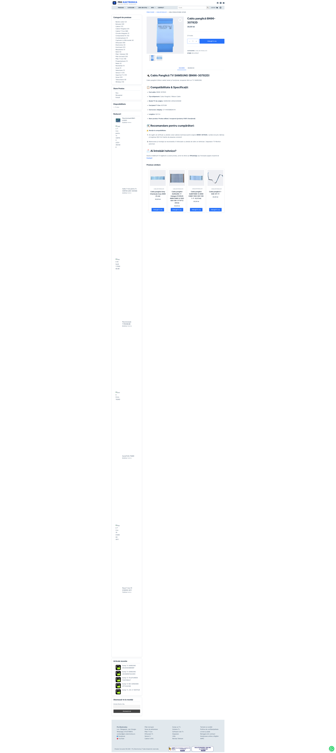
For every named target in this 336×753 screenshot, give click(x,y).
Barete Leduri (120, 22)
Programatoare (121, 61)
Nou (117, 93)
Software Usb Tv (177, 732)
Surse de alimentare (151, 729)
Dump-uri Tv (176, 727)
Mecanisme (119, 49)
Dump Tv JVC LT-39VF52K (131, 690)
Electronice (119, 45)
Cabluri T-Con (120, 31)
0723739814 (128, 732)
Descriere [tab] (182, 68)
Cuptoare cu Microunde (123, 40)
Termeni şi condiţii (206, 727)
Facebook (122, 736)
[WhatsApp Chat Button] (331, 748)
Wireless (118, 82)
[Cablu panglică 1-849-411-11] (215, 178)
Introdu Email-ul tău (119, 704)
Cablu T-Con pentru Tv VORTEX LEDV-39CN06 (129, 190)
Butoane (118, 24)
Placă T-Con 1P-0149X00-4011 (127, 589)
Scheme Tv (176, 729)
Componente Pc (121, 36)
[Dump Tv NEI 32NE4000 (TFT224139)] (118, 685)
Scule (117, 68)
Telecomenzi (120, 79)
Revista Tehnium (177, 738)
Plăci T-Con (119, 59)
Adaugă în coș (211, 41)
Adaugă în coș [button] (157, 209)
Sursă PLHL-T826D (128, 456)
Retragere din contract (207, 734)
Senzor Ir (119, 73)
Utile (173, 736)
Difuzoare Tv (149, 734)
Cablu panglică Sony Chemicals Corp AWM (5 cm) (158, 194)
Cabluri (118, 26)
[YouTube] (220, 3)
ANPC (202, 738)
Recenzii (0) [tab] (191, 68)
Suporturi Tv (120, 75)
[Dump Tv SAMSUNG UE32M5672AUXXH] (118, 673)
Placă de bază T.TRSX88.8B (126, 323)
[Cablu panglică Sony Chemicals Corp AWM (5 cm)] (158, 178)
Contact (161, 7)
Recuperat (195, 53)
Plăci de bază (120, 56)
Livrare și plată (205, 732)
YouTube (121, 738)
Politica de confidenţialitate (209, 729)
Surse (117, 77)
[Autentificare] (220, 7)
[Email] (223, 3)
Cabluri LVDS (149, 738)
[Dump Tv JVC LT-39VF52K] (118, 691)
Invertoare (119, 47)
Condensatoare (121, 38)
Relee (117, 63)
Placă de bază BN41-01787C (128, 119)
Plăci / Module (120, 54)
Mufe (117, 52)
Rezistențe (119, 66)
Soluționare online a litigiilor (209, 736)
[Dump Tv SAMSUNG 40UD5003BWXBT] (118, 667)
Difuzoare (119, 43)
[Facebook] (217, 3)
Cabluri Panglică (201, 50)
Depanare (175, 734)
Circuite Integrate (121, 33)
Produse (121, 7)
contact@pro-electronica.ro (126, 734)
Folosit (118, 97)
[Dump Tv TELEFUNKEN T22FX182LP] (118, 679)
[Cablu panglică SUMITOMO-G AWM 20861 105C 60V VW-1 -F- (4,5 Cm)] (196, 178)
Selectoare (119, 70)
